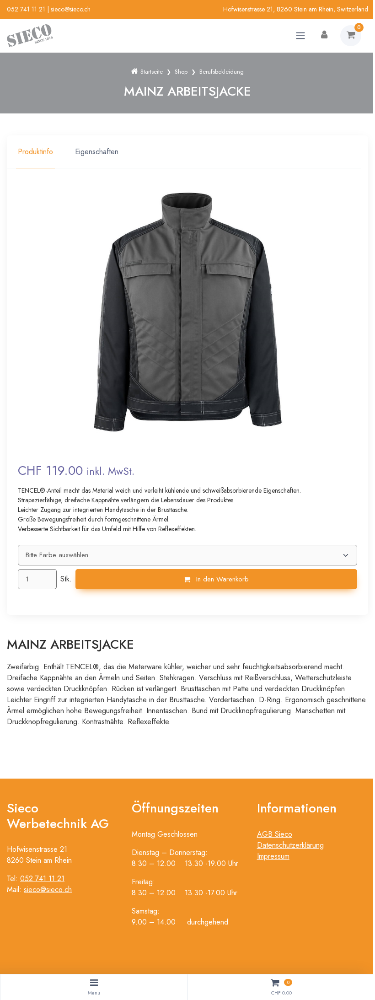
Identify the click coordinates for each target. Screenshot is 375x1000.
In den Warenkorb (221, 579)
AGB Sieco (274, 834)
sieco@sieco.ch (71, 9)
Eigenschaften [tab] (96, 151)
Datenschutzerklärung (290, 845)
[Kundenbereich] (324, 35)
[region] (187, 151)
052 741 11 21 (26, 9)
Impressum (273, 856)
